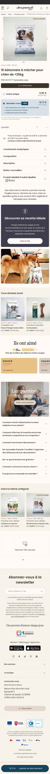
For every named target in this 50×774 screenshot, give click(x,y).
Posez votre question (25, 402)
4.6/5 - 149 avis (12, 65)
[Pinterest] (30, 657)
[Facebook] (19, 657)
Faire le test (25, 241)
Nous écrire (26, 708)
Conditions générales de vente (25, 753)
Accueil (3, 14)
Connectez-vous (21, 80)
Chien (10, 14)
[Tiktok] (25, 657)
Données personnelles (25, 757)
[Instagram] (13, 657)
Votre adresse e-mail (17, 591)
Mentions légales (25, 750)
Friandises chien (19, 14)
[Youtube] (36, 657)
